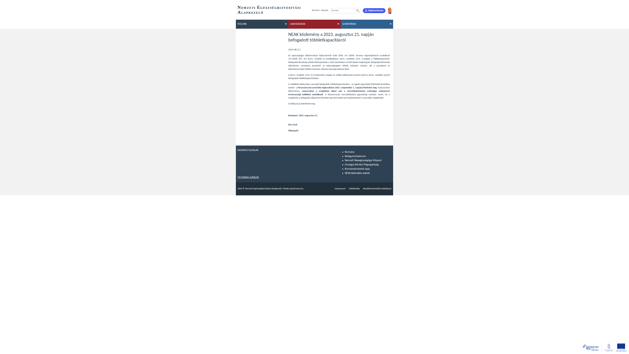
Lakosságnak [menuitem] (297, 24)
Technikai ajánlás (248, 177)
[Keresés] (357, 10)
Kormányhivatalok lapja (357, 169)
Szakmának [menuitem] (349, 24)
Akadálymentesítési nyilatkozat (377, 188)
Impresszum (340, 188)
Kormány (349, 152)
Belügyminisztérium (355, 156)
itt (299, 104)
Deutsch (315, 10)
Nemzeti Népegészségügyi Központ (363, 160)
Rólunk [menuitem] (242, 24)
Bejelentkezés (375, 10)
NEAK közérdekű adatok (357, 173)
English (324, 10)
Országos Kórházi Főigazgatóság (362, 164)
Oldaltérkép (354, 188)
